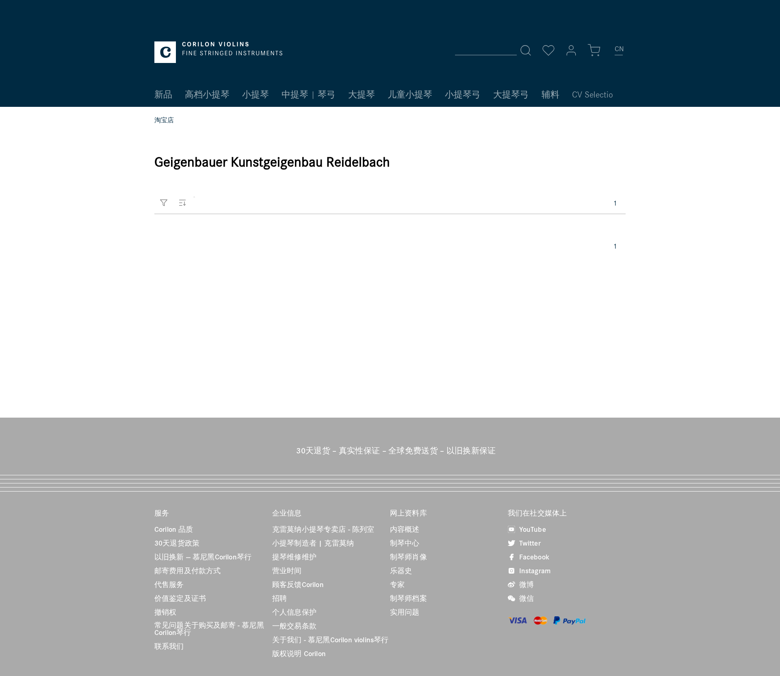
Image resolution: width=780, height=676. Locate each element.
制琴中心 (405, 543)
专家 (397, 584)
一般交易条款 (294, 626)
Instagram (533, 570)
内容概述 (405, 529)
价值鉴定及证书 (180, 598)
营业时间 (287, 570)
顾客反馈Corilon (298, 584)
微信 (525, 598)
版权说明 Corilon (299, 653)
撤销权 (165, 612)
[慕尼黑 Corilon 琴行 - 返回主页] (218, 52)
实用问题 (405, 612)
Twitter (529, 543)
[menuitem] (619, 52)
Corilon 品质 (173, 529)
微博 (525, 584)
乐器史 (401, 570)
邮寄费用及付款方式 (187, 570)
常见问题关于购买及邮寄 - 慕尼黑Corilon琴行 (209, 629)
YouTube (531, 529)
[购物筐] (594, 50)
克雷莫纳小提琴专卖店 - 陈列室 (323, 529)
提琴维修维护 (294, 557)
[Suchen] (526, 50)
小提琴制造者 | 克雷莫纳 (313, 543)
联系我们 (169, 646)
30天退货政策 (176, 543)
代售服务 (169, 584)
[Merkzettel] (548, 50)
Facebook (533, 557)
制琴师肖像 (408, 557)
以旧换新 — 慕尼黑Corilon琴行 (202, 557)
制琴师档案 (408, 598)
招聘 (279, 598)
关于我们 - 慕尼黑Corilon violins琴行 (330, 640)
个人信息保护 (294, 612)
